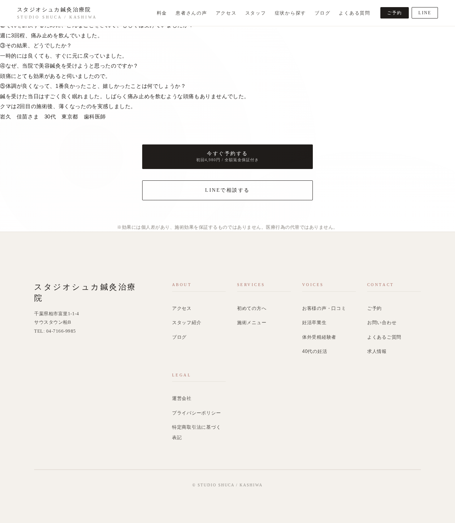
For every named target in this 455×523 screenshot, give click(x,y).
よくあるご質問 (384, 337)
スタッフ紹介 (187, 322)
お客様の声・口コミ (324, 308)
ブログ (322, 13)
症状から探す (290, 13)
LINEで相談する (227, 190)
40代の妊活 (314, 351)
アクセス (226, 13)
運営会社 (182, 398)
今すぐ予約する (227, 156)
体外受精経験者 (319, 337)
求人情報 (377, 351)
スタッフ (255, 13)
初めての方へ (252, 308)
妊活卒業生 (314, 322)
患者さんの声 (191, 13)
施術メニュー (252, 322)
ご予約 (394, 12)
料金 (162, 13)
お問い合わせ (382, 322)
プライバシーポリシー (196, 413)
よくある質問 (354, 13)
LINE (424, 12)
